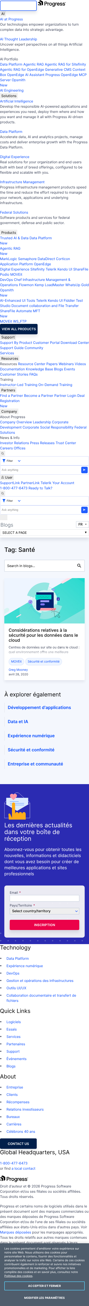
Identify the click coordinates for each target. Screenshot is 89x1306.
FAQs (33, 374)
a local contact (23, 1168)
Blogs (58, 369)
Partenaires (15, 1044)
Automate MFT (20, 313)
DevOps (6, 279)
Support (8, 337)
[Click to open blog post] (44, 600)
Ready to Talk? (40, 488)
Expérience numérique (31, 735)
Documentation (12, 369)
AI (3, 14)
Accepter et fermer (44, 1286)
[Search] (2, 453)
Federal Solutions (14, 212)
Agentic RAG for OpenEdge (22, 69)
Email (14, 893)
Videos (80, 364)
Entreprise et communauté (35, 764)
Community (34, 348)
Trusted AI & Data (14, 238)
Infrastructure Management (22, 182)
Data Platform (11, 64)
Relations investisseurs (25, 1109)
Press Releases (42, 443)
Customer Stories (14, 374)
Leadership (42, 422)
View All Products (19, 329)
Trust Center (66, 443)
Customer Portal (46, 342)
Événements (16, 1059)
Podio (4, 274)
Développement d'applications (39, 707)
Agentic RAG (33, 64)
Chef (18, 279)
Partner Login (65, 395)
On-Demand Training (55, 385)
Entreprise (14, 1087)
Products (8, 232)
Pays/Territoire (21, 905)
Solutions (8, 96)
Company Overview (16, 422)
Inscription (44, 925)
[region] (44, 1274)
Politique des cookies (18, 1276)
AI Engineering (12, 90)
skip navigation (18, 6)
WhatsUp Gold (77, 285)
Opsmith (12, 82)
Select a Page (14, 533)
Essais (11, 1029)
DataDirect (46, 259)
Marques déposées (15, 1232)
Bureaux (13, 1117)
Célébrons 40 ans (20, 1131)
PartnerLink (30, 483)
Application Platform (16, 264)
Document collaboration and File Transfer (45, 305)
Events (69, 369)
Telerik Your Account (57, 483)
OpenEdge (42, 264)
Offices (19, 448)
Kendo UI (64, 269)
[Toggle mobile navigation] (3, 517)
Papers (52, 364)
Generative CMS (58, 69)
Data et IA (18, 721)
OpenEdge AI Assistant (25, 75)
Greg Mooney (18, 670)
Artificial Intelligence (16, 101)
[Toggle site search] (2, 493)
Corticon (63, 259)
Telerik (51, 269)
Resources (9, 358)
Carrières (13, 1124)
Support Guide (12, 348)
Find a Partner (11, 395)
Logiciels (13, 1022)
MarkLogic (8, 259)
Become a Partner (38, 395)
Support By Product (16, 342)
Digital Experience (14, 157)
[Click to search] (79, 566)
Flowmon (26, 285)
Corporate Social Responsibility (47, 427)
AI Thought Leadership (18, 39)
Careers (6, 448)
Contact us (18, 1144)
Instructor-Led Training (18, 385)
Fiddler (69, 300)
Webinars (66, 364)
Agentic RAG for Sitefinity (65, 64)
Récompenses (17, 1102)
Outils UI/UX (16, 988)
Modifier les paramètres (44, 1297)
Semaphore (27, 259)
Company (9, 411)
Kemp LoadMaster (49, 285)
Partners (8, 390)
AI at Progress (11, 19)
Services (7, 353)
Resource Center (31, 364)
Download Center (75, 342)
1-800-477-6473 (14, 488)
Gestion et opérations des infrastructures (39, 980)
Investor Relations (14, 443)
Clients (12, 1094)
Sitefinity (37, 269)
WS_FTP (19, 321)
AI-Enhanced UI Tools (17, 300)
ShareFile (80, 269)
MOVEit (16, 274)
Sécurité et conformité (43, 661)
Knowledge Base (39, 369)
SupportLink (10, 483)
